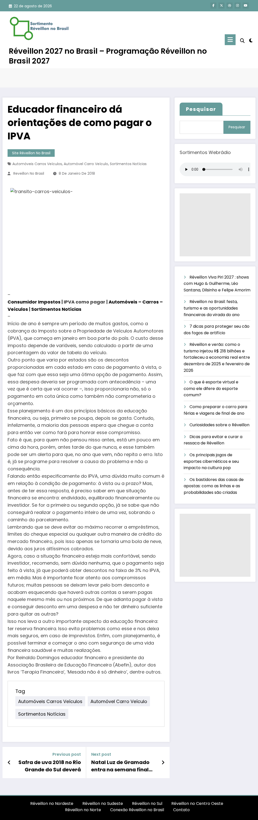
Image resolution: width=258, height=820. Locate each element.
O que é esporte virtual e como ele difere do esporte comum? (211, 388)
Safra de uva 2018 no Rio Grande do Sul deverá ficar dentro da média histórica (49, 766)
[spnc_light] (251, 40)
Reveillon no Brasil (28, 173)
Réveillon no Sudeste (102, 803)
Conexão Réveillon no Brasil (137, 810)
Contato (181, 810)
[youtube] (246, 6)
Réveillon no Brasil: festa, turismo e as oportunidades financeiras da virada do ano (212, 308)
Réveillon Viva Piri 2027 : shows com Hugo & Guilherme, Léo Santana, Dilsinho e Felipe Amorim (217, 283)
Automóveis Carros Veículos (37, 163)
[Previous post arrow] (9, 762)
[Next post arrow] (163, 762)
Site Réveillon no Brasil (31, 153)
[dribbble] (230, 6)
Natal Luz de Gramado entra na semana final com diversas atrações (121, 766)
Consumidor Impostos (34, 302)
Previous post (66, 754)
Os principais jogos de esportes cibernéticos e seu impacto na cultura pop (211, 461)
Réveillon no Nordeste (51, 803)
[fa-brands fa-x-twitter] (221, 6)
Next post (101, 754)
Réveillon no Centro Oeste (197, 803)
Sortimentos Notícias (128, 163)
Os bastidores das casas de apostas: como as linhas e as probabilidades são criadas (214, 486)
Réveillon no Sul (147, 803)
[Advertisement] (215, 224)
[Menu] (230, 39)
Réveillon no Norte (83, 810)
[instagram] (238, 6)
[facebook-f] (213, 6)
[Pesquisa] (242, 40)
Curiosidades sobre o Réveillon (219, 425)
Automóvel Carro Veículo (86, 163)
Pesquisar (201, 109)
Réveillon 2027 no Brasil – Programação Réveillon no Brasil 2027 (108, 56)
